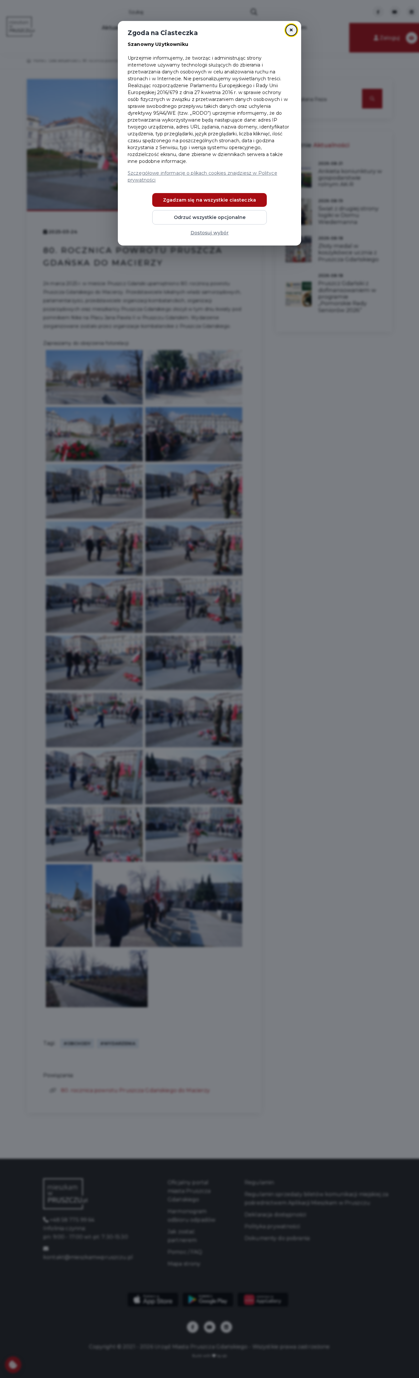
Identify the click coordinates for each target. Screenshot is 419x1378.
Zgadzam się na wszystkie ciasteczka (209, 200)
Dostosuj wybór (210, 233)
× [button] (291, 30)
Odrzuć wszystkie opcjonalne (210, 217)
